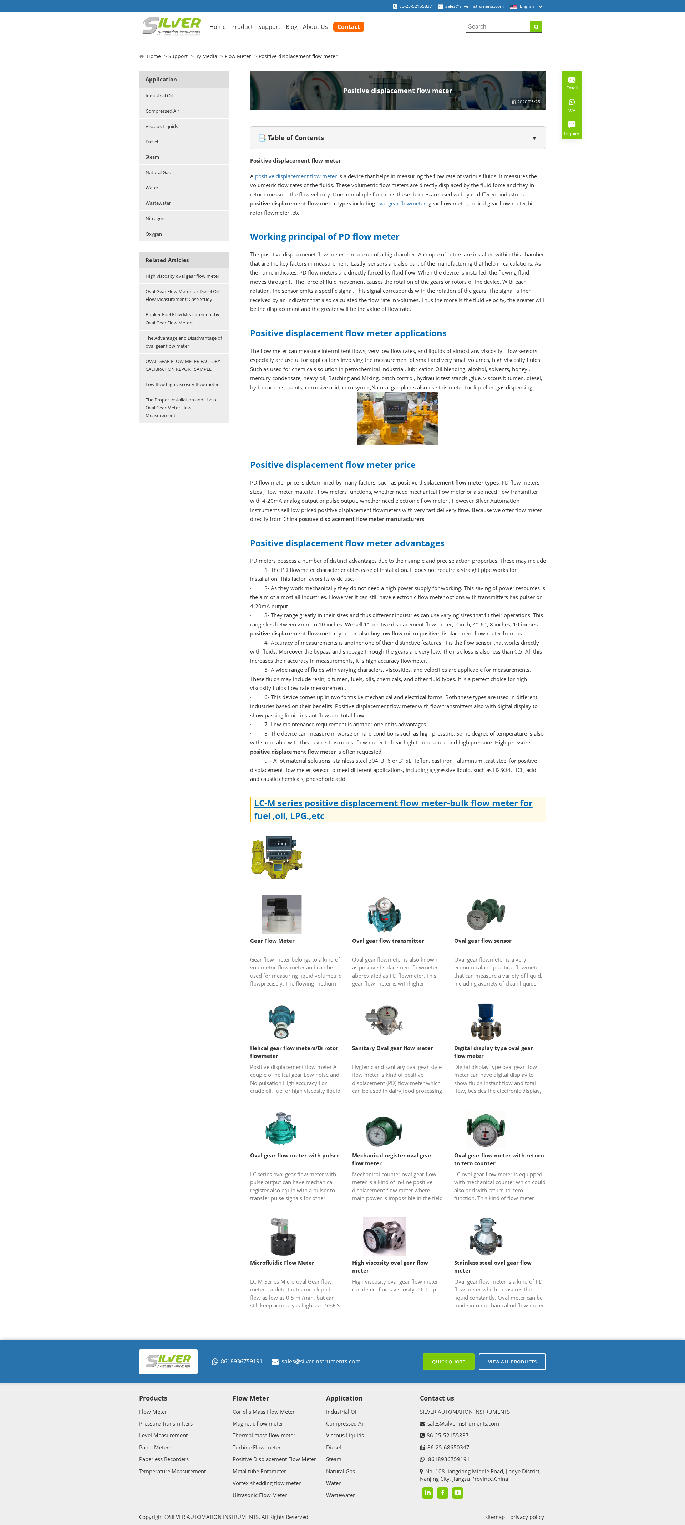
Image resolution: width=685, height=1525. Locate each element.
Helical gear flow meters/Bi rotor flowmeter (294, 1052)
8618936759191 (242, 1361)
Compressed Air (162, 111)
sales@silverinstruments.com (474, 6)
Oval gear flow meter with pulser (294, 1155)
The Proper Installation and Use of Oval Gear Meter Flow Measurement (182, 407)
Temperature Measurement (172, 1471)
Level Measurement (163, 1435)
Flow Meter (238, 56)
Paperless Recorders (164, 1459)
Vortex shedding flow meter (267, 1482)
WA (568, 112)
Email (570, 85)
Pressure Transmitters (166, 1423)
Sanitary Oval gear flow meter (392, 1047)
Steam (152, 157)
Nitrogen (155, 218)
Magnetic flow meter (258, 1423)
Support (269, 27)
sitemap (495, 1516)
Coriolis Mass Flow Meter (264, 1411)
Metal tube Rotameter (259, 1471)
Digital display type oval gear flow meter (493, 1052)
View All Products (512, 1361)
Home (217, 27)
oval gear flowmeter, (401, 203)
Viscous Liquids (162, 126)
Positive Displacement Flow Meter (274, 1459)
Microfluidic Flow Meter (282, 1262)
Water (152, 187)
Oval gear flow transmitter (388, 940)
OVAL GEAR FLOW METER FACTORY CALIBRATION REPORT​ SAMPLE (183, 365)
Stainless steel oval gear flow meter (493, 1266)
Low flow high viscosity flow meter (182, 384)
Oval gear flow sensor (483, 940)
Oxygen (154, 234)
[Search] (536, 26)
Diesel (152, 141)
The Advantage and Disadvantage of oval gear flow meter (184, 342)
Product (242, 27)
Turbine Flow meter (257, 1447)
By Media (206, 56)
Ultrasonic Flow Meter (260, 1495)
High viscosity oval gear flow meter (182, 276)
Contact (349, 27)
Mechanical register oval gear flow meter (392, 1159)
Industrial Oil (159, 95)
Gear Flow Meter (272, 940)
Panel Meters (155, 1447)
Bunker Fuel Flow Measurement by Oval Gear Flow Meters (182, 318)
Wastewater (158, 203)
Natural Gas (158, 172)
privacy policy (527, 1516)
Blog (292, 27)
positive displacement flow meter (295, 176)
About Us (315, 27)
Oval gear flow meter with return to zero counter (499, 1159)
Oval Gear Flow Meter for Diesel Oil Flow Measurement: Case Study (182, 295)
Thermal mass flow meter (264, 1435)
